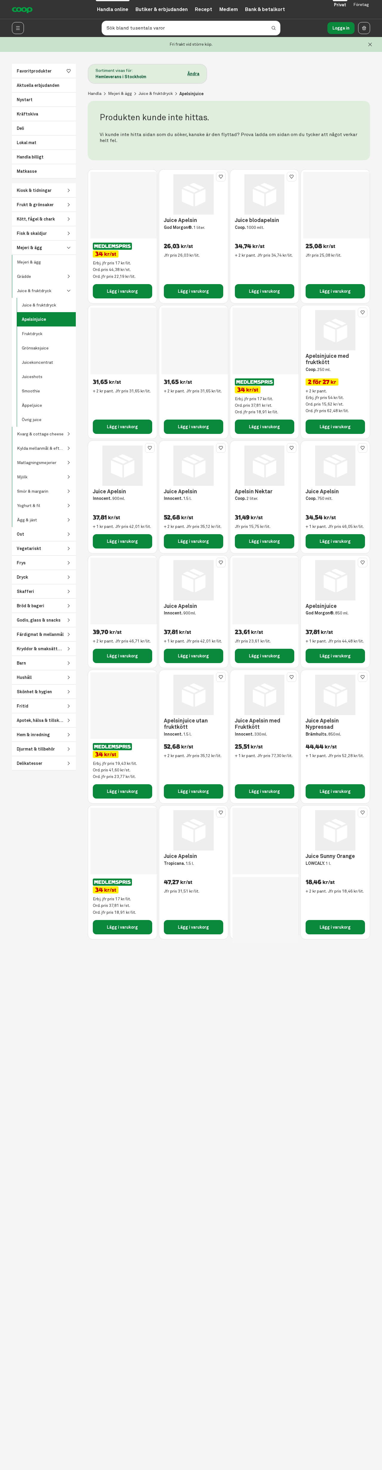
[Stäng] (370, 44)
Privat (340, 4)
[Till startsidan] (22, 10)
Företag (361, 4)
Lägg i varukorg (122, 291)
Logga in (340, 28)
